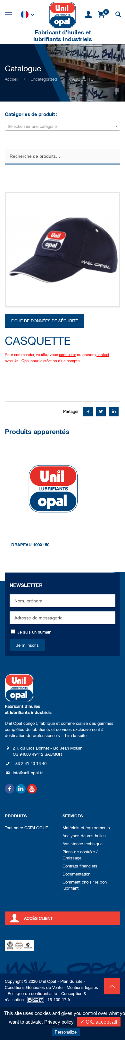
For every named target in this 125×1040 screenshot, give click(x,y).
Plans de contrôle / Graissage (80, 854)
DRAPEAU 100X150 (30, 544)
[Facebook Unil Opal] (9, 789)
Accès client (38, 918)
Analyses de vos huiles (84, 835)
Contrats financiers (80, 866)
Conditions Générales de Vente (34, 987)
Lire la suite (76, 735)
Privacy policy (59, 1022)
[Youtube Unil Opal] (32, 789)
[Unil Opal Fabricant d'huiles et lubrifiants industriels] (62, 14)
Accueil (11, 79)
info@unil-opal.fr (28, 772)
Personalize (66, 1032)
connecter (67, 354)
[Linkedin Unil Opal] (21, 789)
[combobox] (62, 126)
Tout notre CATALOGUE (26, 827)
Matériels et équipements (86, 827)
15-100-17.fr (58, 999)
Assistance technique (83, 843)
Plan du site (71, 981)
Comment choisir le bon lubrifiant (85, 885)
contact (102, 354)
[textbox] (62, 126)
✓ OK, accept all (98, 1022)
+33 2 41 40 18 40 (29, 763)
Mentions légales (82, 987)
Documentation (76, 874)
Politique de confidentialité (32, 993)
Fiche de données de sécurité (44, 320)
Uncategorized (43, 79)
